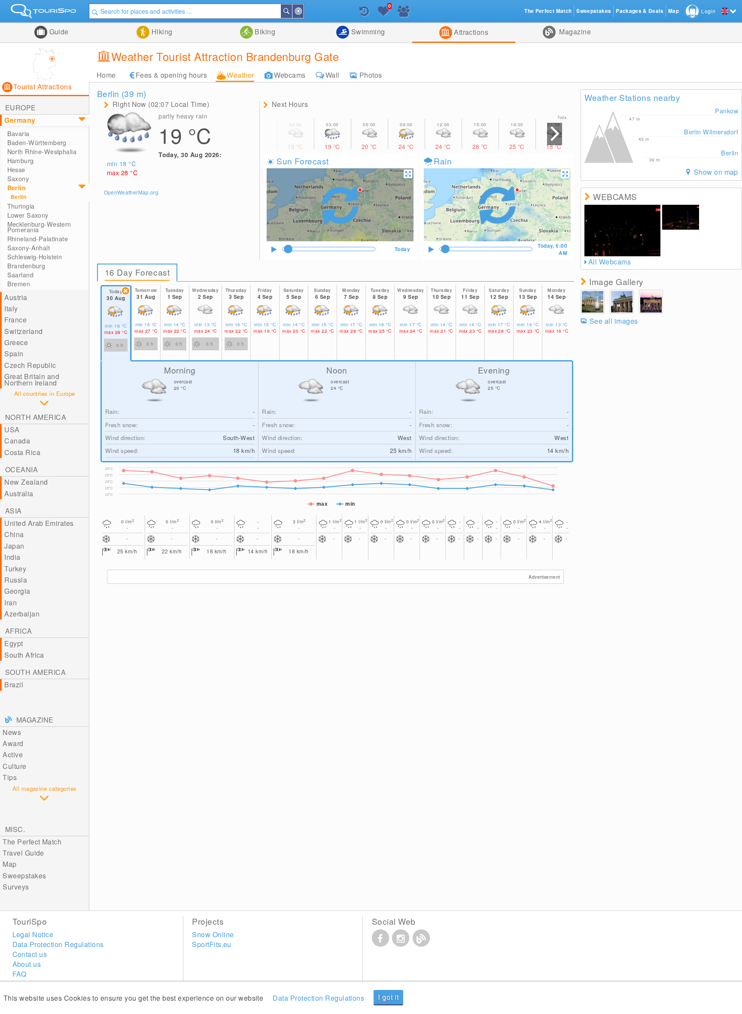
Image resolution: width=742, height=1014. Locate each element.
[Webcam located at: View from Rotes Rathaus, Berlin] (622, 230)
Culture (14, 766)
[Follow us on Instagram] (400, 938)
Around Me (303, 11)
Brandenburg (26, 265)
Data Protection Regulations (318, 998)
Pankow (726, 110)
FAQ (19, 974)
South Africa (24, 655)
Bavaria (18, 133)
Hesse (16, 169)
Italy (11, 308)
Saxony (18, 178)
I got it (388, 997)
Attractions (470, 32)
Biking (264, 31)
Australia (18, 493)
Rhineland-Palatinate (37, 238)
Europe (20, 107)
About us (26, 964)
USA (11, 429)
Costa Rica (22, 452)
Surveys (16, 887)
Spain (13, 353)
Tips (10, 777)
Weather (240, 75)
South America (35, 672)
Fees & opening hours (171, 75)
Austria (15, 297)
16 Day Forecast (137, 272)
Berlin (16, 187)
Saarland (20, 274)
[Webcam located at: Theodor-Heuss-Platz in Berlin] (680, 217)
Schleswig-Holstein (34, 256)
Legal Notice (33, 934)
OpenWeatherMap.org (131, 192)
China (14, 534)
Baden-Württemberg (37, 142)
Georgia (17, 591)
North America (35, 417)
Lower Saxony (28, 215)
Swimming (367, 31)
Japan (14, 546)
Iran (10, 602)
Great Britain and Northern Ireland (31, 379)
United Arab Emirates (39, 523)
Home (106, 75)
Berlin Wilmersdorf (711, 131)
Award (13, 743)
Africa (18, 631)
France (15, 320)
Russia (15, 580)
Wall (332, 75)
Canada (17, 441)
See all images (614, 321)
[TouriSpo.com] (44, 13)
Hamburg (20, 160)
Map (9, 864)
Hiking (160, 31)
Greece (16, 342)
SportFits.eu (211, 944)
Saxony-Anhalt (28, 247)
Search (291, 11)
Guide (58, 31)
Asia (13, 511)
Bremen (18, 283)
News (12, 732)
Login (708, 11)
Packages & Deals (639, 11)
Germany (19, 120)
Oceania (21, 469)
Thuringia (21, 206)
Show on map (715, 172)
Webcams (290, 75)
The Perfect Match (32, 842)
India (12, 557)
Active (13, 754)
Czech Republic (30, 365)
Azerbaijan (22, 614)
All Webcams (609, 262)
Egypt (13, 643)
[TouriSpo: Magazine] (421, 938)
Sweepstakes (24, 875)
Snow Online (213, 934)
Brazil (13, 684)
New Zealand (26, 482)
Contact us (29, 954)
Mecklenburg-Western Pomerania (39, 227)
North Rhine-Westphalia (42, 151)
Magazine (574, 31)
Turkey (15, 569)
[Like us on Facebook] (380, 938)
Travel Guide (23, 853)
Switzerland (23, 331)
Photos (370, 75)
